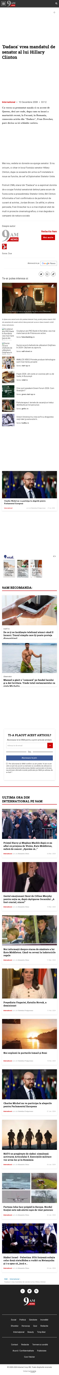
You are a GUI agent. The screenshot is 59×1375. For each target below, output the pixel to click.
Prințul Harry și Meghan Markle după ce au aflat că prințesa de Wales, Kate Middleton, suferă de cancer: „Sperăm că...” (27, 845)
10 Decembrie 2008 (28, 102)
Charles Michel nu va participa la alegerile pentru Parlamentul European (27, 1105)
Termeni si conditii (40, 1344)
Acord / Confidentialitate (23, 1351)
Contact (14, 1344)
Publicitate (41, 1351)
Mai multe (48, 237)
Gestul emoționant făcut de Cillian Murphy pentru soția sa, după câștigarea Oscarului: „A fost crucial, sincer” (28, 899)
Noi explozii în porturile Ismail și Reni (25, 1052)
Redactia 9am (49, 231)
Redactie (25, 1344)
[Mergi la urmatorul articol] (54, 12)
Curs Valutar (29, 1357)
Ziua (10, 253)
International (8, 102)
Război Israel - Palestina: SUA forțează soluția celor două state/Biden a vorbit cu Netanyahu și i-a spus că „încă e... (29, 1260)
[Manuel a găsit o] (29, 658)
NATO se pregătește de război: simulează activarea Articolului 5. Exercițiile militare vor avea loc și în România (27, 1156)
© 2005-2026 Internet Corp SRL (19, 1367)
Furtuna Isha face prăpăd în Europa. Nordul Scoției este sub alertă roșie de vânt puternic (28, 1208)
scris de (36, 508)
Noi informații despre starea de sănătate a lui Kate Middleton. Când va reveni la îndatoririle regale (29, 952)
